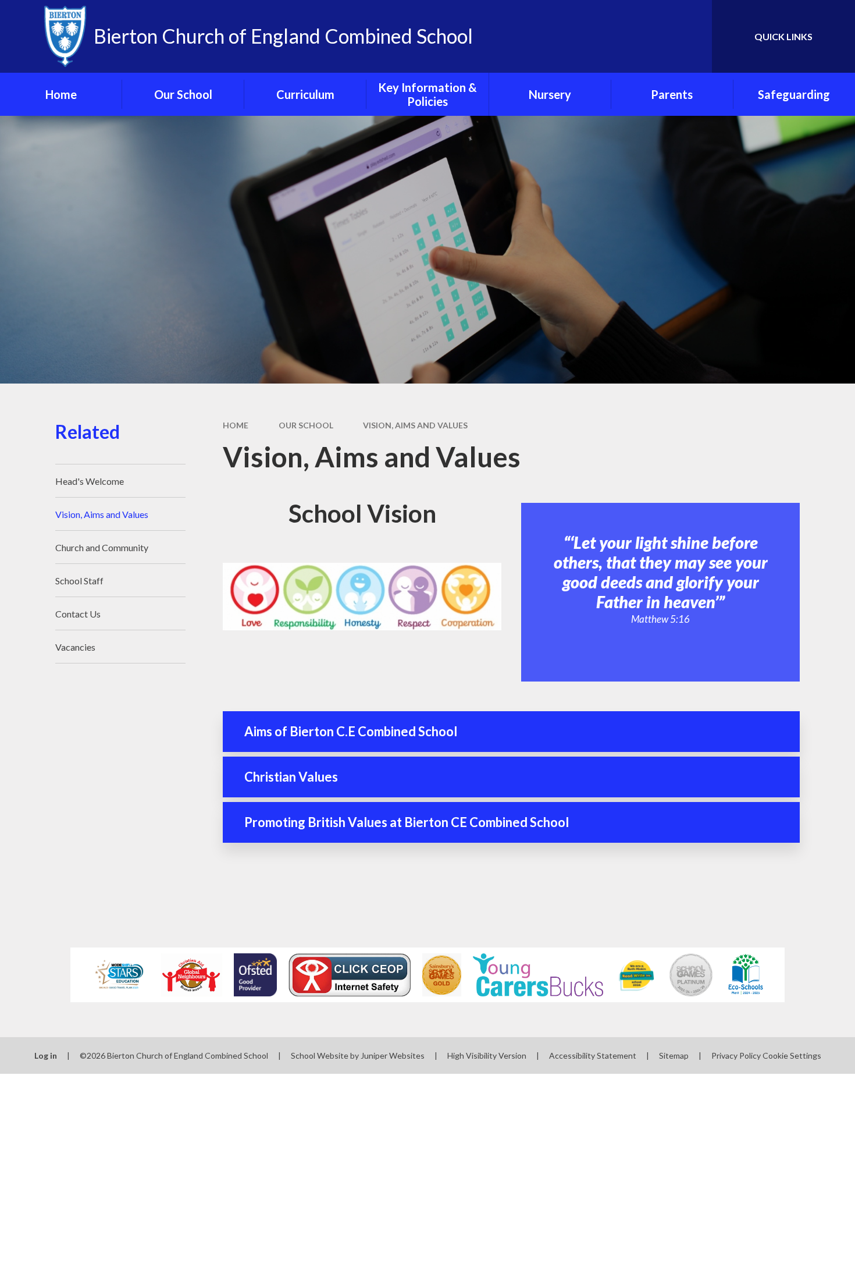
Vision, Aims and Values (415, 425)
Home (235, 425)
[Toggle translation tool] (650, 36)
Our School (306, 425)
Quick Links (783, 36)
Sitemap (674, 1055)
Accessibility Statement (592, 1055)
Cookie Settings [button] (792, 1055)
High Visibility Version (486, 1055)
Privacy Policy (736, 1055)
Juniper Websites (393, 1055)
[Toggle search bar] (691, 36)
